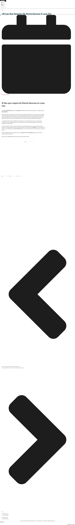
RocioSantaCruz (20, 128)
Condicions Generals (6, 515)
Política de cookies (5, 513)
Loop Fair (18, 110)
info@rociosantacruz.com (51, 520)
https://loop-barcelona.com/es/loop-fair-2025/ (20, 136)
